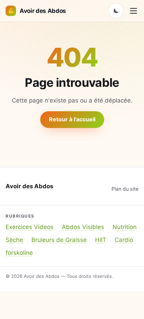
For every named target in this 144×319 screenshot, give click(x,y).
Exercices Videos (29, 226)
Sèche (14, 239)
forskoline (19, 252)
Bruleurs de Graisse (59, 239)
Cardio (124, 239)
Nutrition (125, 226)
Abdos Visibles (83, 226)
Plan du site (124, 189)
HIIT (100, 239)
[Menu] (133, 10)
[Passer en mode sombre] (116, 10)
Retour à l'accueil (72, 119)
